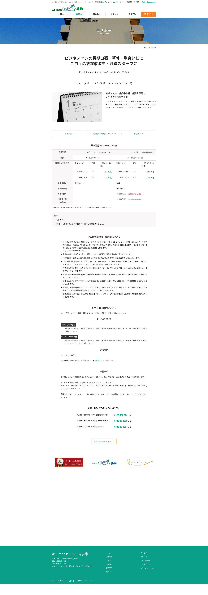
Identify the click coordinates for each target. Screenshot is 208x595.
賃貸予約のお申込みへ (103, 441)
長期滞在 (78, 14)
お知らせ (144, 557)
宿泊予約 (150, 14)
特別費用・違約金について (103, 134)
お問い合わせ (107, 2)
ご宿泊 (61, 14)
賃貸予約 (132, 14)
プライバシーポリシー (148, 568)
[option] (69, 462)
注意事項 (137, 134)
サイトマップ (119, 2)
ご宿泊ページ (98, 361)
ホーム (108, 553)
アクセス (114, 14)
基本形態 (68, 134)
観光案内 (96, 14)
